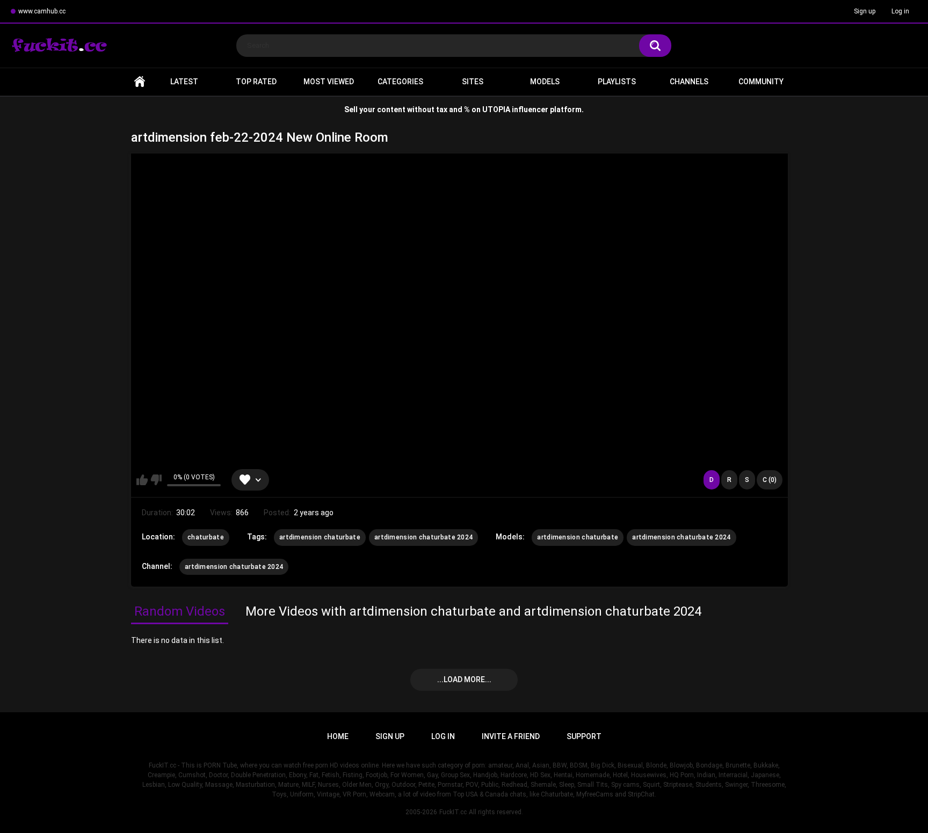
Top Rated (256, 81)
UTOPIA (496, 109)
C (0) (770, 480)
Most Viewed (328, 81)
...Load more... (464, 679)
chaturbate (205, 537)
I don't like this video (156, 479)
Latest (184, 81)
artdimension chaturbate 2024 (423, 537)
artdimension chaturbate (319, 537)
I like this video (142, 479)
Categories (400, 81)
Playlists (617, 81)
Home (139, 82)
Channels (689, 81)
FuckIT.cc (453, 812)
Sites (472, 81)
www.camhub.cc (42, 11)
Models (545, 81)
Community (761, 81)
